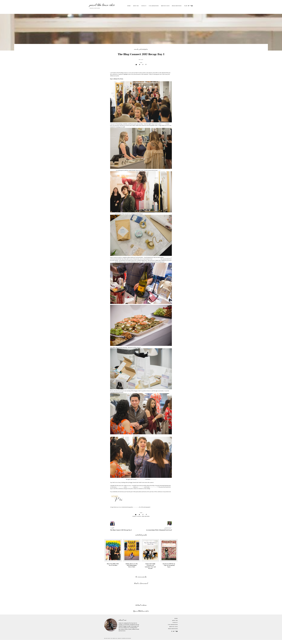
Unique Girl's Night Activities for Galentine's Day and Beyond (150, 566)
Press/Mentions (176, 5)
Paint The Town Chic (102, 5)
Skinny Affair (141, 487)
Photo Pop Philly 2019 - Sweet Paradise (113, 564)
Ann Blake (112, 214)
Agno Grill (112, 262)
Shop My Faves (165, 5)
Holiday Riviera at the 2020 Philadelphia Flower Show (132, 565)
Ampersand (153, 479)
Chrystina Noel (120, 487)
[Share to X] (139, 64)
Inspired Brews (167, 257)
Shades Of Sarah (154, 487)
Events (136, 49)
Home (129, 5)
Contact (143, 5)
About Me (136, 5)
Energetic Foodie (141, 479)
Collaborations (154, 5)
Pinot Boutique (156, 259)
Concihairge (113, 170)
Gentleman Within (144, 436)
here (159, 170)
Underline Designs (126, 638)
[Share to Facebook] (142, 64)
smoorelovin (130, 487)
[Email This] (136, 64)
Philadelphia (143, 49)
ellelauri (163, 124)
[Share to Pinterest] (145, 64)
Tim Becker (135, 507)
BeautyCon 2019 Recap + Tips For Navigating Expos (169, 565)
